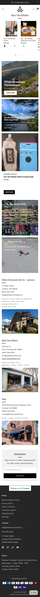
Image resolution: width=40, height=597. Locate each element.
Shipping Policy (8, 513)
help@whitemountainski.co (12, 527)
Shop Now (9, 192)
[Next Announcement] (37, 2)
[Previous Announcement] (3, 2)
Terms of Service (8, 507)
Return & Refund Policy (11, 500)
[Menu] (3, 9)
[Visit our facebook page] (2, 547)
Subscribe (20, 476)
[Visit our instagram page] (7, 547)
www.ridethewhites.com (11, 359)
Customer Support (9, 510)
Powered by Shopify (20, 592)
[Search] (33, 9)
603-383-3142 (7, 532)
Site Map (5, 517)
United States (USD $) (19, 579)
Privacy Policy (7, 503)
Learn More (10, 93)
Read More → (9, 128)
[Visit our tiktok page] (12, 547)
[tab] (15, 54)
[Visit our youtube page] (17, 547)
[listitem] (20, 2)
